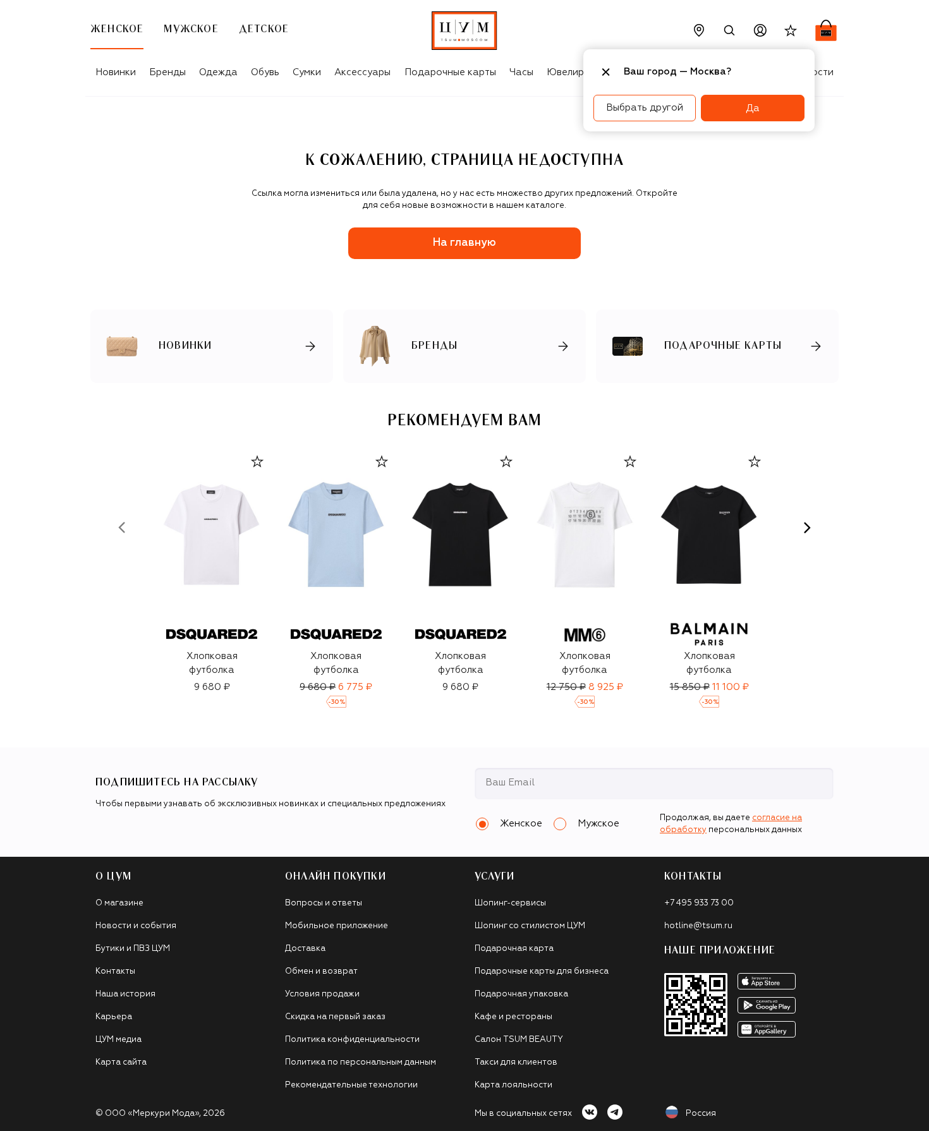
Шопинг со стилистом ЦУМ (530, 926)
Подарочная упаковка (521, 994)
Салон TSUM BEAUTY (519, 1040)
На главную (464, 243)
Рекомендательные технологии (351, 1085)
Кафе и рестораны (513, 1017)
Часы (521, 72)
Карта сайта (121, 1062)
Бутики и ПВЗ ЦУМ (132, 949)
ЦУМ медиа (118, 1040)
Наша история (125, 994)
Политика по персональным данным (360, 1062)
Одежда (218, 72)
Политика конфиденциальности (352, 1040)
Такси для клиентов (516, 1062)
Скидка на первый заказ (335, 1017)
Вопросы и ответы (323, 903)
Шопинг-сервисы (510, 903)
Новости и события (135, 926)
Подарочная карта (514, 949)
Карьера (113, 1017)
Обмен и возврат (321, 971)
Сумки (307, 72)
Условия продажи (322, 994)
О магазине (119, 903)
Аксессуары (362, 72)
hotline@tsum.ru (698, 926)
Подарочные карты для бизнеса (542, 971)
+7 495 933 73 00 (699, 903)
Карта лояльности (513, 1085)
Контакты (115, 971)
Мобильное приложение (336, 926)
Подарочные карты (450, 72)
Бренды (167, 72)
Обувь (265, 72)
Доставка (305, 949)
